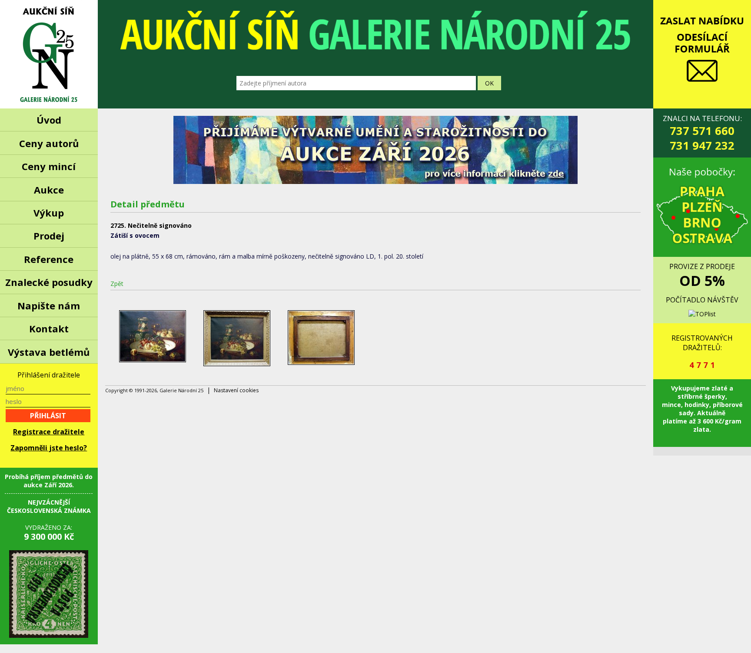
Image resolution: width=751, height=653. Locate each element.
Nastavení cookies (236, 390)
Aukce (49, 189)
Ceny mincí (49, 166)
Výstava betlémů (49, 351)
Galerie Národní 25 (49, 54)
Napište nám (48, 305)
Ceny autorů (49, 143)
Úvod (49, 119)
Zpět (116, 283)
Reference (48, 259)
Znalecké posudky (49, 282)
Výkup (48, 212)
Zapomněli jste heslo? (48, 448)
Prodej (48, 235)
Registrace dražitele (48, 431)
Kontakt (49, 328)
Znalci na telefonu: (702, 133)
